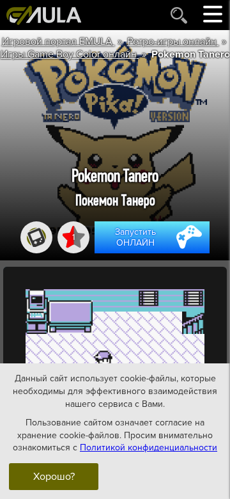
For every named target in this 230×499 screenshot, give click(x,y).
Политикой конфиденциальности (148, 447)
